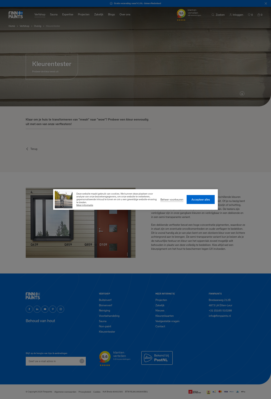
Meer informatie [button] (84, 205)
